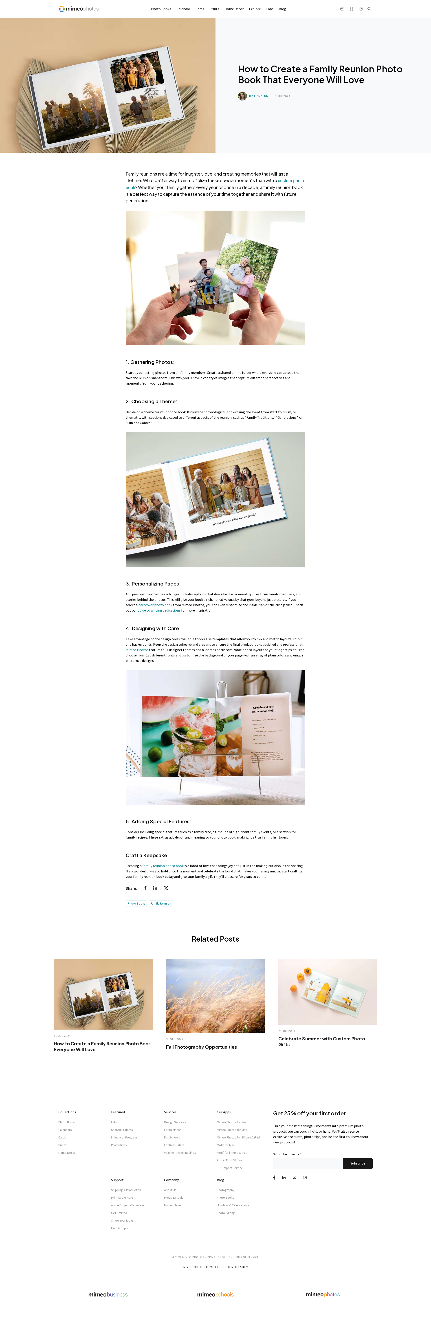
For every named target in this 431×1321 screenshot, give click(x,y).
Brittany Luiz (259, 96)
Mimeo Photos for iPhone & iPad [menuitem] (238, 1137)
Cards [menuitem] (62, 1137)
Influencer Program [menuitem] (124, 1137)
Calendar (183, 9)
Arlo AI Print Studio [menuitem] (229, 1160)
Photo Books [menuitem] (67, 1122)
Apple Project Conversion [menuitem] (128, 1205)
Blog (282, 9)
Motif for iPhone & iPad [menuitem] (232, 1153)
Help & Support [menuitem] (121, 1228)
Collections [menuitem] (67, 1112)
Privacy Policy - (219, 1257)
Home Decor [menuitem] (66, 1153)
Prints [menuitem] (62, 1145)
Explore (255, 9)
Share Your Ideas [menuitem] (122, 1220)
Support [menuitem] (117, 1180)
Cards (200, 9)
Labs (269, 9)
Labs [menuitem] (114, 1122)
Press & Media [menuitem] (173, 1198)
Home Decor (234, 9)
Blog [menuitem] (220, 1180)
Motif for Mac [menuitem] (226, 1145)
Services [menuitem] (170, 1112)
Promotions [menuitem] (119, 1145)
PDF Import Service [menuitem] (230, 1168)
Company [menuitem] (171, 1180)
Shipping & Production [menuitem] (126, 1190)
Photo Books (161, 9)
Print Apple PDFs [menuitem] (122, 1198)
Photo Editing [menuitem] (226, 1213)
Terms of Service (246, 1257)
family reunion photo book (163, 865)
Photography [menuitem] (225, 1190)
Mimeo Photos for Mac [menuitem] (232, 1130)
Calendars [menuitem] (65, 1130)
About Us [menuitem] (170, 1190)
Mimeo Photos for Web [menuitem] (232, 1122)
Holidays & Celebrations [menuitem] (233, 1205)
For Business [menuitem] (172, 1130)
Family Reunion (161, 903)
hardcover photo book (155, 605)
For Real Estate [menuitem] (174, 1145)
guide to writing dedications (159, 610)
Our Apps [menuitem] (224, 1112)
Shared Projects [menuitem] (122, 1130)
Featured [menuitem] (118, 1112)
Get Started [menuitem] (119, 1213)
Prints (214, 9)
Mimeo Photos (137, 649)
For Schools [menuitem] (172, 1137)
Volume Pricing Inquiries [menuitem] (180, 1153)
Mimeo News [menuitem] (172, 1205)
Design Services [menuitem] (175, 1122)
